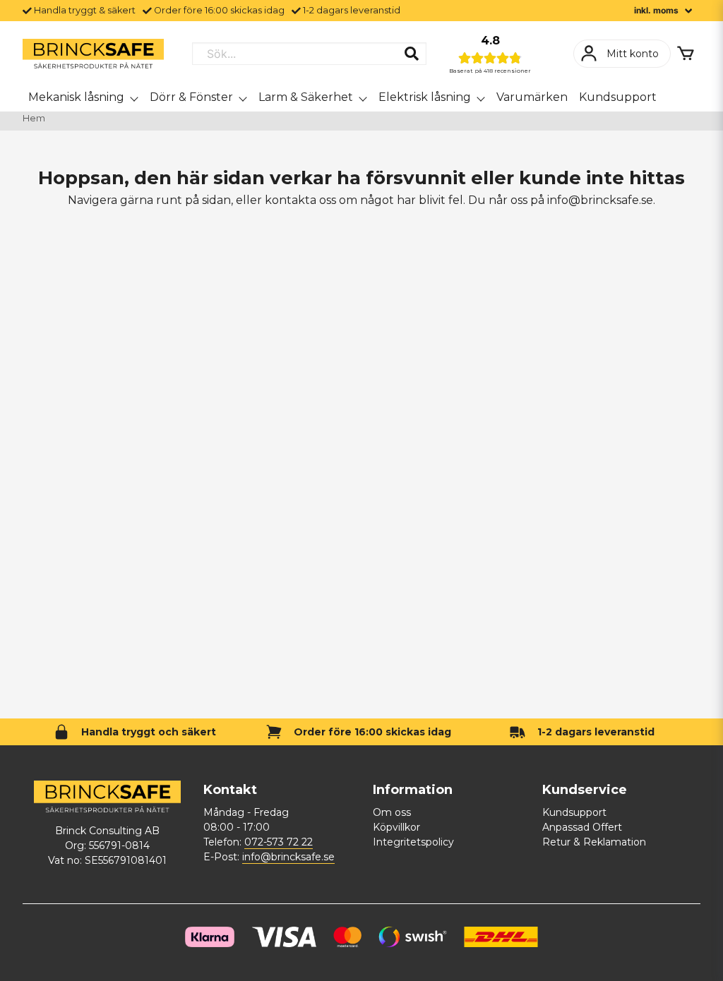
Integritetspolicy (413, 842)
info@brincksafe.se (288, 856)
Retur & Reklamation (594, 842)
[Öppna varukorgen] (685, 54)
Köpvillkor (396, 827)
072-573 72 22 (278, 842)
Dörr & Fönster (191, 97)
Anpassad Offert (582, 827)
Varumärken (532, 97)
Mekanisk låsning (76, 97)
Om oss (392, 812)
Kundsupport (618, 97)
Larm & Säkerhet (305, 97)
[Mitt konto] (622, 54)
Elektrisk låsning (424, 97)
